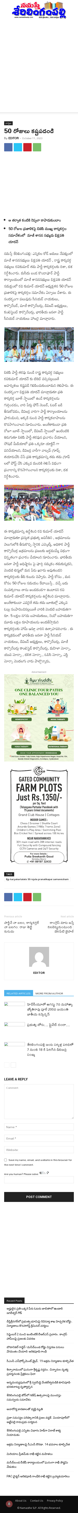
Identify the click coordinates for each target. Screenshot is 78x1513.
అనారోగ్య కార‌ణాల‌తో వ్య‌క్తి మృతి (25, 1409)
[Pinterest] (27, 147)
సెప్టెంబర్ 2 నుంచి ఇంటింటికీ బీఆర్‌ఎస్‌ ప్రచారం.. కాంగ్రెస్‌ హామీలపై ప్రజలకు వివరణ (37, 1336)
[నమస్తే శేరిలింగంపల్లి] (39, 9)
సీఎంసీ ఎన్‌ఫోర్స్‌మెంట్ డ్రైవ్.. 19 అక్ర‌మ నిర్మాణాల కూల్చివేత (40, 1361)
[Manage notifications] (9, 1504)
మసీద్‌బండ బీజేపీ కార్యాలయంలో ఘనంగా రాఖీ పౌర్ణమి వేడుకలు (37, 1464)
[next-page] (13, 1065)
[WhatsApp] (37, 147)
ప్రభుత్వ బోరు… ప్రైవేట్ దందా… (48, 1024)
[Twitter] (18, 147)
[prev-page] (6, 1065)
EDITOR (14, 138)
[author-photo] (39, 966)
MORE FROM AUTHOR (49, 993)
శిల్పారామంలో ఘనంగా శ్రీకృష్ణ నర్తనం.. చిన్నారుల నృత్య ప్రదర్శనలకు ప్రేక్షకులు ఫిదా (37, 1372)
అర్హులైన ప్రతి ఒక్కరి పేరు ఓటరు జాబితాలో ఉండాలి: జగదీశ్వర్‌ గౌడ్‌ (35, 1311)
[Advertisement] (39, 60)
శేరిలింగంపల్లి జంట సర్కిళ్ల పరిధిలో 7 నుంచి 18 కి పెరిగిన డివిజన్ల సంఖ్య (50, 1049)
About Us (20, 1500)
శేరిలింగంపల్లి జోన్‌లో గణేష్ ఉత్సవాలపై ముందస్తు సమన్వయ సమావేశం (34, 1397)
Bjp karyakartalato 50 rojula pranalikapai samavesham (37, 879)
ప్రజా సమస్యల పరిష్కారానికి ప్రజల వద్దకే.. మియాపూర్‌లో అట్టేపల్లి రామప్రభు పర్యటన (38, 1420)
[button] (7, 106)
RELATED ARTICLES (19, 993)
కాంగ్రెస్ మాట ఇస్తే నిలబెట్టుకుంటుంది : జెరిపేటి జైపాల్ (61, 926)
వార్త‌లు (8, 123)
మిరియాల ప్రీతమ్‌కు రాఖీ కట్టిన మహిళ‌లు (30, 1454)
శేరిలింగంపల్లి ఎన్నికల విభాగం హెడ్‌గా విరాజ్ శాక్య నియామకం (34, 1432)
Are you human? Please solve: (22, 1174)
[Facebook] (8, 147)
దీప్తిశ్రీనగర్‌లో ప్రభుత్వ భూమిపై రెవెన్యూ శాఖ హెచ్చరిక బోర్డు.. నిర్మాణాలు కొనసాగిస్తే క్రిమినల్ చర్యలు (40, 1323)
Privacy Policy (55, 1500)
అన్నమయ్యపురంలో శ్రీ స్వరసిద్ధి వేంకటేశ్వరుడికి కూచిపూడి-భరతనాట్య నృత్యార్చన (39, 1384)
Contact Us (36, 1500)
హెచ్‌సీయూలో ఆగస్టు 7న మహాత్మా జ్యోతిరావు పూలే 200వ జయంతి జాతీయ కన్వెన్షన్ (49, 1009)
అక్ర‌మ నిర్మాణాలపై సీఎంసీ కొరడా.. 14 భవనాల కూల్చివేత (38, 1444)
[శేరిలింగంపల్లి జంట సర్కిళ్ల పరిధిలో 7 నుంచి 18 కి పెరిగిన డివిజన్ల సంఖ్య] (14, 1049)
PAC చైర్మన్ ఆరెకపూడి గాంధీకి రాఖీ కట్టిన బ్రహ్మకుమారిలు (38, 1476)
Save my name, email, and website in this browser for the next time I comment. (38, 1162)
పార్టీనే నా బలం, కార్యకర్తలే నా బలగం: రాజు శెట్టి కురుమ (21, 926)
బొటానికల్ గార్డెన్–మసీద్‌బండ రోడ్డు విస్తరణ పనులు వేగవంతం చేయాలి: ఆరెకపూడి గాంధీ (35, 1349)
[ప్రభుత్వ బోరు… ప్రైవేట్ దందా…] (14, 1029)
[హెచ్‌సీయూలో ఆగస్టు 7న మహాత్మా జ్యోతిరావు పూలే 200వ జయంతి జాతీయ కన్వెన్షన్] (14, 1009)
